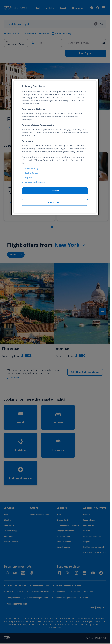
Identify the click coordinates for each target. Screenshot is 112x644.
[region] (55, 147)
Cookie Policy (31, 173)
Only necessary (55, 202)
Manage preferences (34, 182)
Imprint (28, 177)
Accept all (54, 191)
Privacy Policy (31, 168)
